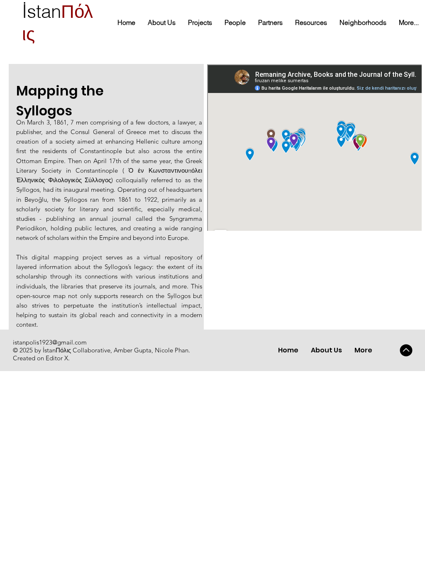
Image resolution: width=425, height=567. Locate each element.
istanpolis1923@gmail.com (50, 342)
